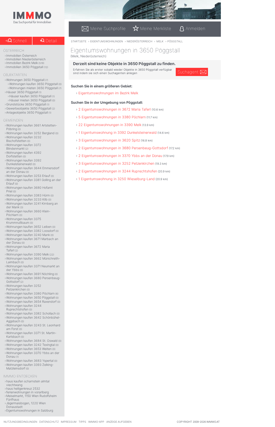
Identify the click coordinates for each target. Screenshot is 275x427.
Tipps (82, 421)
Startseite (78, 41)
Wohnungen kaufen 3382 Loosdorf (30, 230)
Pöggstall (175, 41)
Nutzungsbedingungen (20, 421)
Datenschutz (49, 421)
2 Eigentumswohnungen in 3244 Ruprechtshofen (117, 171)
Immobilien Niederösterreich (26, 59)
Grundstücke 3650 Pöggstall (26, 104)
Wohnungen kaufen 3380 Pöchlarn (30, 293)
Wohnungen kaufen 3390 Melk (27, 254)
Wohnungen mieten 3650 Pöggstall (33, 88)
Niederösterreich (139, 41)
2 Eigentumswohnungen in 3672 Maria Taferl (114, 109)
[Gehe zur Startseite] (32, 23)
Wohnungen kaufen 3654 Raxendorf (31, 301)
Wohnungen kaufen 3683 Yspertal (29, 360)
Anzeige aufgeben (118, 421)
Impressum (68, 421)
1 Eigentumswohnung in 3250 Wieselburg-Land (116, 179)
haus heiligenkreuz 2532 (23, 388)
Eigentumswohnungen (106, 41)
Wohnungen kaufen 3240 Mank (28, 235)
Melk (159, 41)
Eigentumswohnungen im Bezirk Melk (108, 93)
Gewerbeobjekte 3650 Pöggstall (28, 108)
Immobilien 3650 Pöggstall (24, 67)
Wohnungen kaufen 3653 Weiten (29, 349)
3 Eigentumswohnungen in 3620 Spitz (109, 140)
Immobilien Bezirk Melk (22, 63)
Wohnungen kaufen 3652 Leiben (29, 226)
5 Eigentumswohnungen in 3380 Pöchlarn (112, 117)
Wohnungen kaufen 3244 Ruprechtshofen (23, 307)
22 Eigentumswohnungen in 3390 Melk (109, 125)
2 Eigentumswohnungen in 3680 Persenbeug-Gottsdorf (123, 148)
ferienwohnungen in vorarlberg (27, 392)
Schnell (20, 40)
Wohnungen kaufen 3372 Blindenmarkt (23, 146)
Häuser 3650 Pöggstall (22, 92)
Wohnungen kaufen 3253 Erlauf (28, 176)
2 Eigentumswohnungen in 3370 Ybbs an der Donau (120, 155)
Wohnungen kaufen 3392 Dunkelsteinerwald (23, 162)
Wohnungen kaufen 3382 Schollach (31, 313)
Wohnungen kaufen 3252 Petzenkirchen (23, 287)
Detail (51, 40)
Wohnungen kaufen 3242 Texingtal (30, 344)
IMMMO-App (96, 421)
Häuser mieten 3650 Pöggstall (30, 100)
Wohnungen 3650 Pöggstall (25, 80)
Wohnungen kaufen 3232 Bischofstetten (23, 139)
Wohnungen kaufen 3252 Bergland (30, 133)
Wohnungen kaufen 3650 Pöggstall (33, 84)
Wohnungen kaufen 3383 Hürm (28, 195)
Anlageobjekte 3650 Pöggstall (27, 112)
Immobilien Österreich (21, 55)
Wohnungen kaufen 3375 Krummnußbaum (23, 220)
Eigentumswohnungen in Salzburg (29, 410)
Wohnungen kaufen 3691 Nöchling (30, 274)
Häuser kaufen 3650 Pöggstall (30, 96)
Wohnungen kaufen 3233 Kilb (26, 199)
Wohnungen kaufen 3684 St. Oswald (32, 340)
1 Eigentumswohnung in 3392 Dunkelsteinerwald (117, 132)
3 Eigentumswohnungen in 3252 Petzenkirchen (116, 163)
